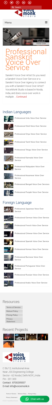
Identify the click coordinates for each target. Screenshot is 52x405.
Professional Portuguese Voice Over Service (30, 267)
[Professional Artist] (19, 337)
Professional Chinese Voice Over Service (32, 233)
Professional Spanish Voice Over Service (32, 241)
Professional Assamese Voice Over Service (29, 176)
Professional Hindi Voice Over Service (30, 126)
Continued (21, 96)
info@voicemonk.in (19, 386)
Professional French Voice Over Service (31, 225)
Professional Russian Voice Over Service (32, 275)
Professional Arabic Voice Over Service (31, 283)
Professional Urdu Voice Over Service (30, 118)
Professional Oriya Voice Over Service (31, 134)
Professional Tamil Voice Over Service (31, 142)
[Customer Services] (8, 337)
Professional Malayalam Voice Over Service (30, 167)
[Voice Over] (8, 344)
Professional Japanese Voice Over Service (29, 210)
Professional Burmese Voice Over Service (29, 258)
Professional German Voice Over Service (32, 218)
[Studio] (42, 337)
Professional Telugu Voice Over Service (31, 150)
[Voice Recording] (31, 337)
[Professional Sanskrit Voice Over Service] (26, 36)
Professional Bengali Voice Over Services (32, 184)
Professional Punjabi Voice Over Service (31, 192)
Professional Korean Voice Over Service (31, 249)
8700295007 (19, 382)
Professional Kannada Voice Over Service (29, 159)
